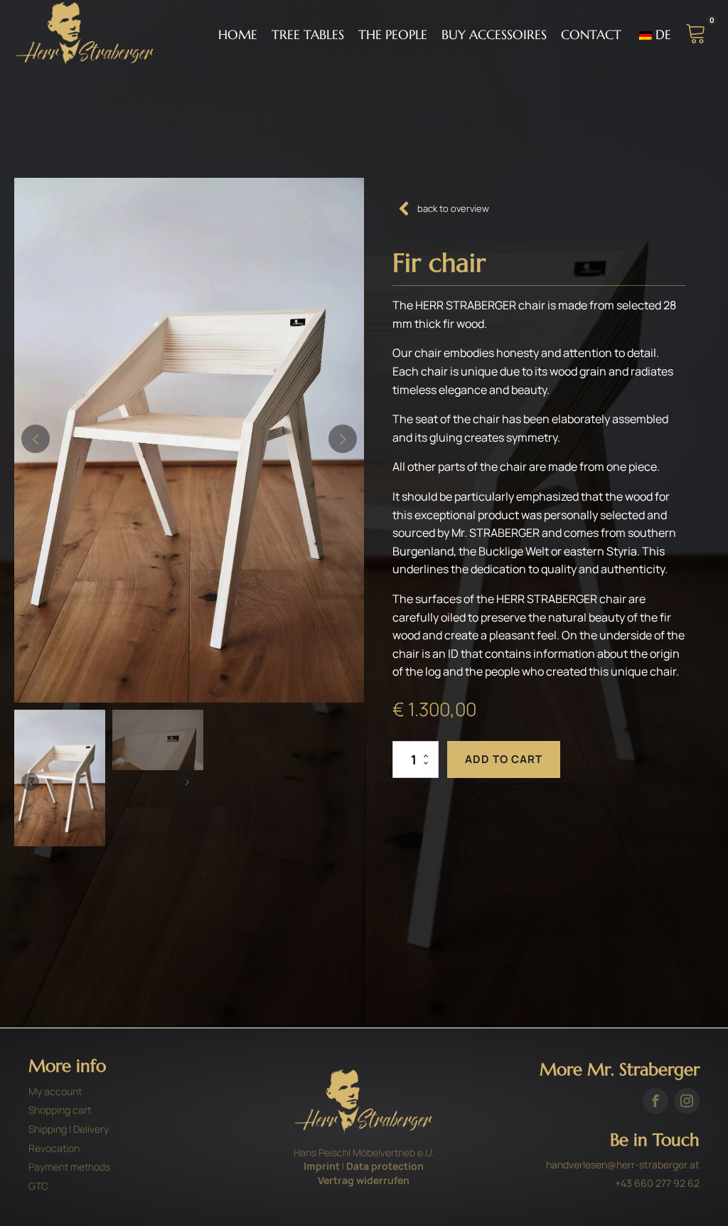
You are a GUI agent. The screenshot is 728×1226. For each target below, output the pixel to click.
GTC (38, 1186)
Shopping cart (59, 1109)
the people (392, 34)
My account (55, 1091)
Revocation (54, 1148)
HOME (237, 34)
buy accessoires (494, 34)
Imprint (322, 1166)
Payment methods (69, 1166)
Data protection (385, 1166)
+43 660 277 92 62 (657, 1183)
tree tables (308, 34)
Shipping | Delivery (68, 1129)
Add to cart (503, 759)
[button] (35, 439)
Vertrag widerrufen (364, 1180)
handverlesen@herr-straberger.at (623, 1164)
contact (591, 34)
